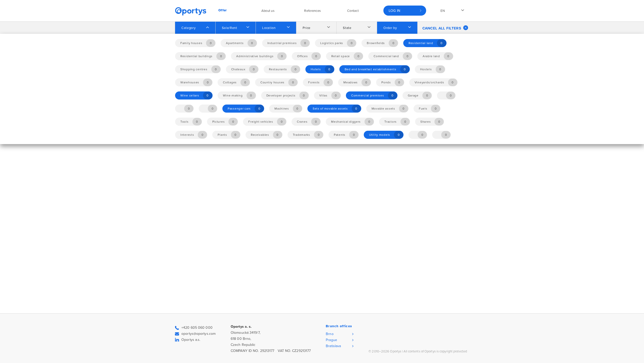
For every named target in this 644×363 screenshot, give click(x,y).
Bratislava (333, 346)
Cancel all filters (441, 28)
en (442, 11)
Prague (331, 340)
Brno (329, 334)
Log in (394, 11)
